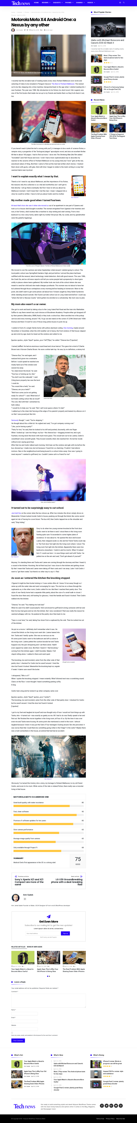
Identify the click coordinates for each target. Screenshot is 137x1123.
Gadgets (31, 963)
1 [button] (47, 976)
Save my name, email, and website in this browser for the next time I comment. (34, 1035)
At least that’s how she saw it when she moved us (30, 206)
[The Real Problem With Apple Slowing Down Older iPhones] (74, 957)
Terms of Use (100, 1118)
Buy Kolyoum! (74, 197)
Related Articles (18, 947)
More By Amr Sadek (34, 947)
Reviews (19, 12)
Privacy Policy (110, 1118)
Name (13, 1010)
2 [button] (49, 976)
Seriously (14, 420)
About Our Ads (120, 1118)
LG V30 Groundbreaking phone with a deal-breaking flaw (66, 881)
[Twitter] (107, 1106)
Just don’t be (16, 513)
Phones (27, 12)
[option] (22, 962)
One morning (68, 328)
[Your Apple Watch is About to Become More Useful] (22, 957)
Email (13, 1017)
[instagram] (121, 1106)
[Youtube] (116, 1106)
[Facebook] (102, 1106)
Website (13, 1025)
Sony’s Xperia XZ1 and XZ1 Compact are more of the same (29, 881)
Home (13, 12)
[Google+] (111, 1106)
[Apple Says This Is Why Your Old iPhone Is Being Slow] (48, 957)
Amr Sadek (19, 30)
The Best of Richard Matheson (63, 84)
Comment (14, 991)
